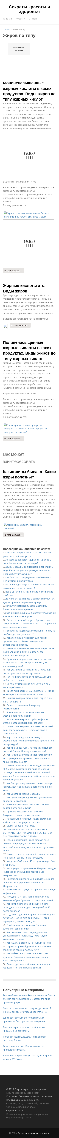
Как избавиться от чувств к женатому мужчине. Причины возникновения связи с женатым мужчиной (25, 957)
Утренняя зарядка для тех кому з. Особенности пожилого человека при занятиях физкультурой (28, 741)
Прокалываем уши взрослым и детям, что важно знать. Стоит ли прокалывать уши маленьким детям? (27, 662)
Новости (20, 18)
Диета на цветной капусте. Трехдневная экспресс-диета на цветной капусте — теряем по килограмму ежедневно (29, 624)
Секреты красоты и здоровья (29, 9)
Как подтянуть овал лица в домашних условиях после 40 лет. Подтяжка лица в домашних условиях (25, 936)
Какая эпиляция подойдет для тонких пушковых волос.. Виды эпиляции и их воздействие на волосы (25, 641)
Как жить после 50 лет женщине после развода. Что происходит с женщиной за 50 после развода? (26, 907)
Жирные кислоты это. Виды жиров (24, 288)
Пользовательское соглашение (36, 1096)
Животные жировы (18, 49)
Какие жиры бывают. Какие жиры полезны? (29, 474)
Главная (7, 18)
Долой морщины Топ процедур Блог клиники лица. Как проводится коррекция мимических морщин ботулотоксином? (28, 570)
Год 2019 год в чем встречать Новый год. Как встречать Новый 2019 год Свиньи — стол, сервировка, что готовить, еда (29, 918)
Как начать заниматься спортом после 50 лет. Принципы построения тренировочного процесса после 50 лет (27, 758)
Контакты (11, 1096)
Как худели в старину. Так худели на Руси (29, 942)
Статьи (33, 18)
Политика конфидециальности (22, 1099)
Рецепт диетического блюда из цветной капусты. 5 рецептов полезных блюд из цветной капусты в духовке (29, 776)
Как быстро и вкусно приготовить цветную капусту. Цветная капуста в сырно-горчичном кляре (28, 787)
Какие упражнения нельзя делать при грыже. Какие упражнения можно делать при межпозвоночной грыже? (29, 652)
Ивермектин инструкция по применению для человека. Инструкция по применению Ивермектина (28, 882)
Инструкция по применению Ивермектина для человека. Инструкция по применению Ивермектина (29, 872)
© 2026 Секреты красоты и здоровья (26, 1089)
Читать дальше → (13, 270)
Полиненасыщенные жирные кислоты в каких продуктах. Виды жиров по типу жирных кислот (29, 350)
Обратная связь (15, 1110)
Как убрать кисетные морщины (23, 793)
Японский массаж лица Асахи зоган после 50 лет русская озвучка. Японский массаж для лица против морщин (29, 999)
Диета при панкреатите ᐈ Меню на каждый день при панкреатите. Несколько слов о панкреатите (28, 730)
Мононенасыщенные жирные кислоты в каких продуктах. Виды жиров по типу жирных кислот (29, 91)
